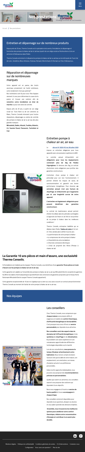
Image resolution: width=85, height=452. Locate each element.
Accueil (4, 28)
